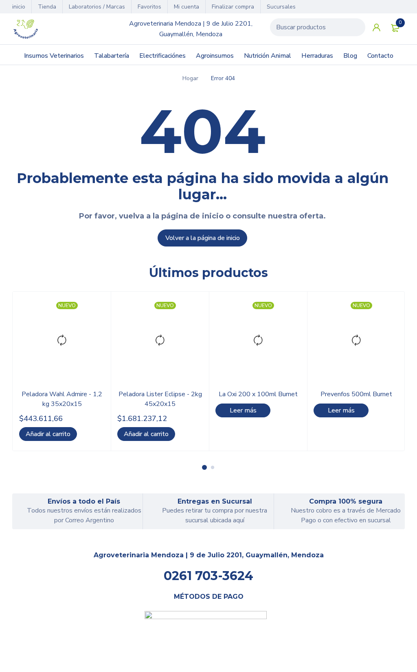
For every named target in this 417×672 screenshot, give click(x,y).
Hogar (190, 78)
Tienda (47, 7)
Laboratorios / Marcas (97, 7)
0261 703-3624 (208, 575)
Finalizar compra (233, 7)
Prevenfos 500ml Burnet (356, 394)
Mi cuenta (186, 7)
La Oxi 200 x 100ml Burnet (258, 394)
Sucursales (281, 7)
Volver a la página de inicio (202, 237)
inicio (18, 7)
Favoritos (149, 7)
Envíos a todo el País (84, 501)
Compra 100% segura (345, 501)
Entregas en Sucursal (215, 501)
